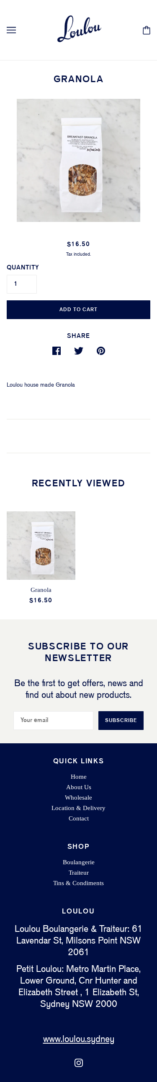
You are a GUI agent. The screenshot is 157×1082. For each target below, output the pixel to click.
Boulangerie (79, 862)
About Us (78, 787)
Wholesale (78, 797)
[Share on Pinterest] (101, 351)
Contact (79, 818)
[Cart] (146, 30)
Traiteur (79, 872)
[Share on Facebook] (56, 351)
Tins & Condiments (78, 883)
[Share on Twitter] (78, 351)
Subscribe (121, 720)
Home (79, 776)
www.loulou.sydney (78, 1039)
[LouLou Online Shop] (79, 30)
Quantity (23, 267)
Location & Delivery (78, 808)
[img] (78, 1063)
